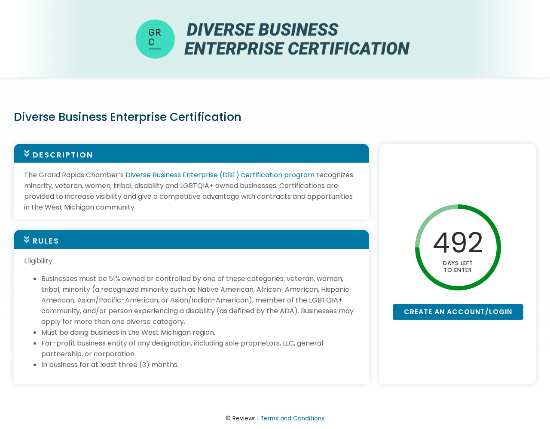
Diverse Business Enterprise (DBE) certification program (220, 175)
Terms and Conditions (292, 418)
